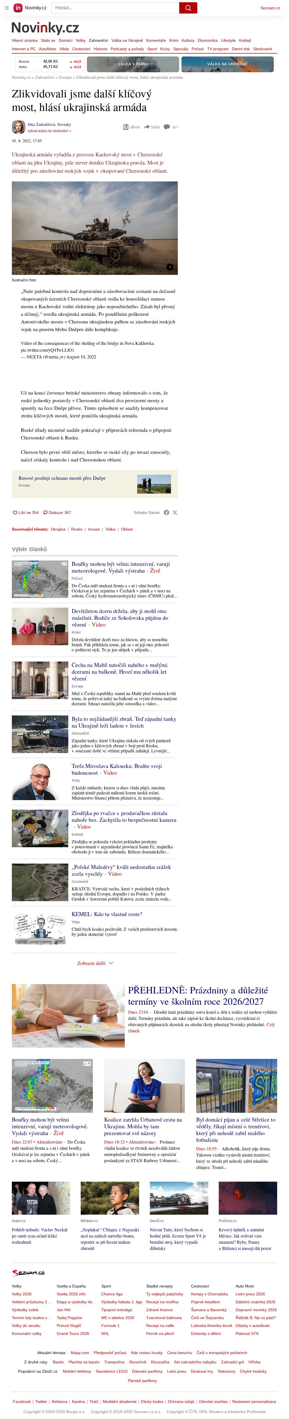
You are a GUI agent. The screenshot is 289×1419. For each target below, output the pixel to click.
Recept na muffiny (162, 1302)
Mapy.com (80, 1352)
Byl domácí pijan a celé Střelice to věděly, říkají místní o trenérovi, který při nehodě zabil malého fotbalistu (235, 1130)
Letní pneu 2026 (250, 1294)
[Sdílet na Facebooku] (166, 512)
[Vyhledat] (188, 8)
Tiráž (93, 1401)
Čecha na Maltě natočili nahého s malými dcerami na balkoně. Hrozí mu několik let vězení (120, 671)
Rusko (76, 529)
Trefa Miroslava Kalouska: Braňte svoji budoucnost (117, 769)
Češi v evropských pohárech (222, 1352)
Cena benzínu (179, 1352)
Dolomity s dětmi (206, 1333)
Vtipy (76, 922)
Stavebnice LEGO (112, 1371)
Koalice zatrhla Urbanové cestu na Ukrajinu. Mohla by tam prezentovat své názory (143, 1126)
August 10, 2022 (81, 357)
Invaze (94, 529)
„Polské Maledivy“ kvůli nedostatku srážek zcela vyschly (121, 870)
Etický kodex (152, 1401)
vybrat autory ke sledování (48, 131)
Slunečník (137, 1362)
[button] (95, 228)
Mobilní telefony (77, 1371)
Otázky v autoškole (253, 1325)
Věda (64, 49)
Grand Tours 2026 (73, 1333)
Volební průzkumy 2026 (33, 1302)
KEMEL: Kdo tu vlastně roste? (107, 914)
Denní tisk (241, 49)
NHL (105, 1333)
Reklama (59, 1401)
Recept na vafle (160, 1325)
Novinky (64, 124)
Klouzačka (160, 1362)
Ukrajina (58, 529)
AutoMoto (47, 49)
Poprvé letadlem (205, 1302)
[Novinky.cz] (46, 29)
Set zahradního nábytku (195, 1362)
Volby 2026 (22, 1294)
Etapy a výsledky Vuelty (77, 1302)
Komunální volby (26, 1333)
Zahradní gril (232, 1362)
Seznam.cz (270, 8)
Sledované (262, 49)
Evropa (24, 485)
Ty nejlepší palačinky (164, 1294)
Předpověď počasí (110, 1352)
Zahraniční (98, 40)
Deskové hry (202, 1371)
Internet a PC (24, 49)
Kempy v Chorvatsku (209, 1294)
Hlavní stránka (25, 40)
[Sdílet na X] (175, 512)
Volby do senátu (26, 1325)
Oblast (127, 529)
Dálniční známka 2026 (255, 1302)
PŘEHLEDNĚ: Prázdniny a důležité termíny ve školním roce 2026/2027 (198, 995)
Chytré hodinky (253, 1371)
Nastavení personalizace (254, 1401)
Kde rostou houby (147, 1352)
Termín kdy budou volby (33, 1317)
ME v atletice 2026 (117, 1317)
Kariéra (78, 1401)
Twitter (41, 1401)
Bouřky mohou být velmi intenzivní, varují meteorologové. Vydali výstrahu (121, 567)
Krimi (173, 40)
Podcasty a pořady (127, 49)
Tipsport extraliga (116, 1310)
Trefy (76, 781)
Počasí (198, 49)
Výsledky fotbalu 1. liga (121, 1302)
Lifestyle (228, 40)
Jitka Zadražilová (41, 124)
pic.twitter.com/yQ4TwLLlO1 (47, 350)
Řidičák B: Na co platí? (256, 1317)
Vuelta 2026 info (71, 1294)
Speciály (180, 49)
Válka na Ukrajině (127, 40)
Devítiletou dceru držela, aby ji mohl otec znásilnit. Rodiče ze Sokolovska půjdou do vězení (120, 617)
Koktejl (245, 40)
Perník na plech (160, 1333)
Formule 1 (110, 1325)
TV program (218, 49)
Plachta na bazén (84, 1362)
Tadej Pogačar (69, 1317)
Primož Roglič (69, 1325)
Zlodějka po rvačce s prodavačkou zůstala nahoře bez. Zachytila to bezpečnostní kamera (124, 816)
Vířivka (254, 1362)
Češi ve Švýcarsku (207, 1317)
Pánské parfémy (142, 1380)
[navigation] (6, 7)
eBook (135, 127)
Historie (100, 49)
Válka (110, 529)
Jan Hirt (64, 1310)
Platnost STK (247, 1333)
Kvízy (165, 49)
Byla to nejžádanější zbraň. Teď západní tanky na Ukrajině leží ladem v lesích (124, 722)
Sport (152, 49)
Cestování (81, 49)
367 (175, 127)
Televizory (226, 1371)
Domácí (66, 40)
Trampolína (114, 1362)
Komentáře (156, 40)
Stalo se (48, 40)
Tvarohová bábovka (164, 1317)
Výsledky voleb (25, 1310)
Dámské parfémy (147, 1371)
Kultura (188, 40)
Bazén (58, 1362)
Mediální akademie (120, 1401)
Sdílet (155, 127)
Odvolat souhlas (213, 1401)
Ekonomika (208, 40)
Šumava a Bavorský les (212, 1310)
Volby (81, 40)
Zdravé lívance (159, 1310)
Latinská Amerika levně (211, 1325)
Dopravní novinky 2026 (256, 1310)
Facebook (22, 1401)
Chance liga (111, 1294)
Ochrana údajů (181, 1401)
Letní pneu (176, 1371)
